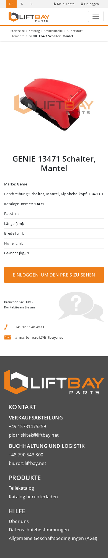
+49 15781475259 (27, 426)
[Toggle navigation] (96, 16)
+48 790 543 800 (26, 455)
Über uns (19, 521)
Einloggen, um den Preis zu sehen (54, 275)
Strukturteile (53, 31)
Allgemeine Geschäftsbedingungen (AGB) (53, 538)
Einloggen (91, 3)
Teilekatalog (21, 488)
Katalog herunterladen (33, 497)
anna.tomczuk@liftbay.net (39, 337)
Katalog (34, 31)
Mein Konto (66, 3)
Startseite (18, 31)
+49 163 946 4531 (29, 326)
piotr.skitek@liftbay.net (34, 435)
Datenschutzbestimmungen (39, 530)
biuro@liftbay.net (27, 463)
